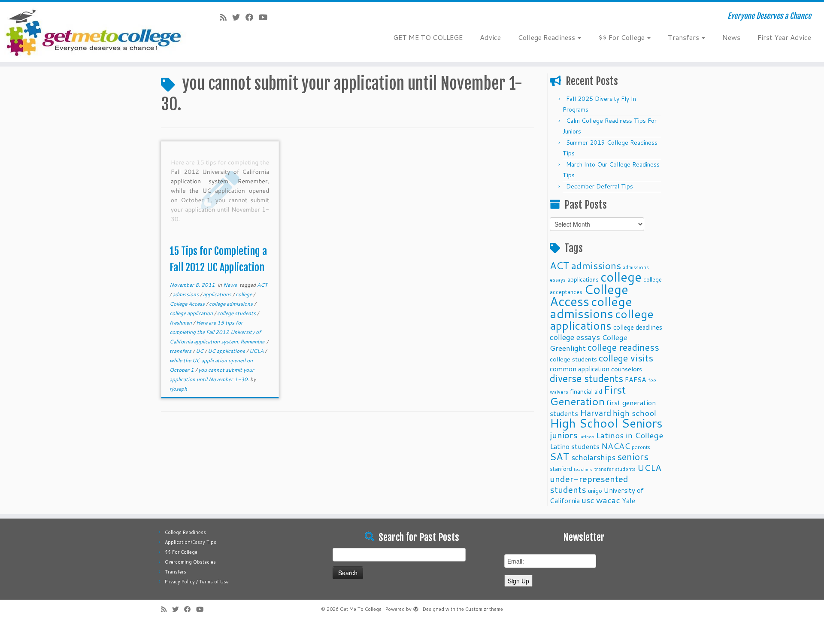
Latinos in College (629, 435)
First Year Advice (784, 37)
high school (634, 413)
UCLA (257, 351)
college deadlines (637, 327)
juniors (564, 434)
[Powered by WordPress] (416, 607)
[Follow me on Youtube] (266, 17)
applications (218, 294)
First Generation (588, 395)
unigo (595, 490)
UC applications (227, 351)
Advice (490, 37)
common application (579, 368)
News (731, 37)
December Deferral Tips (599, 186)
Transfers (684, 37)
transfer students (615, 469)
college (244, 294)
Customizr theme (484, 609)
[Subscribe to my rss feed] (226, 17)
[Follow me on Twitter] (238, 17)
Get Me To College (361, 609)
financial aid (586, 391)
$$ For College (622, 37)
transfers (181, 351)
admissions (186, 294)
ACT (262, 284)
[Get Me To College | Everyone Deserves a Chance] (95, 32)
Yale (628, 500)
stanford (561, 468)
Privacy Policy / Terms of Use (197, 581)
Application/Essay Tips (190, 542)
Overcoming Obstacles (190, 561)
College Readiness (547, 37)
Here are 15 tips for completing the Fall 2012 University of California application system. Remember (218, 332)
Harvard (595, 413)
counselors (626, 368)
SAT (560, 456)
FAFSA (635, 379)
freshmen (181, 322)
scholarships (593, 457)
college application (192, 313)
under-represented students (589, 484)
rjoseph (178, 388)
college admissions (231, 303)
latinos (586, 436)
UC (200, 351)
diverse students (586, 378)
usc (588, 500)
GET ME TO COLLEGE (428, 37)
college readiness (623, 347)
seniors (632, 456)
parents (641, 447)
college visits (626, 357)
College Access (188, 303)
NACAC (615, 446)
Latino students (575, 446)
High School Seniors (606, 423)
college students (237, 313)
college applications (602, 319)
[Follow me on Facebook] (252, 17)
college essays (575, 337)
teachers (583, 469)
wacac (608, 500)
